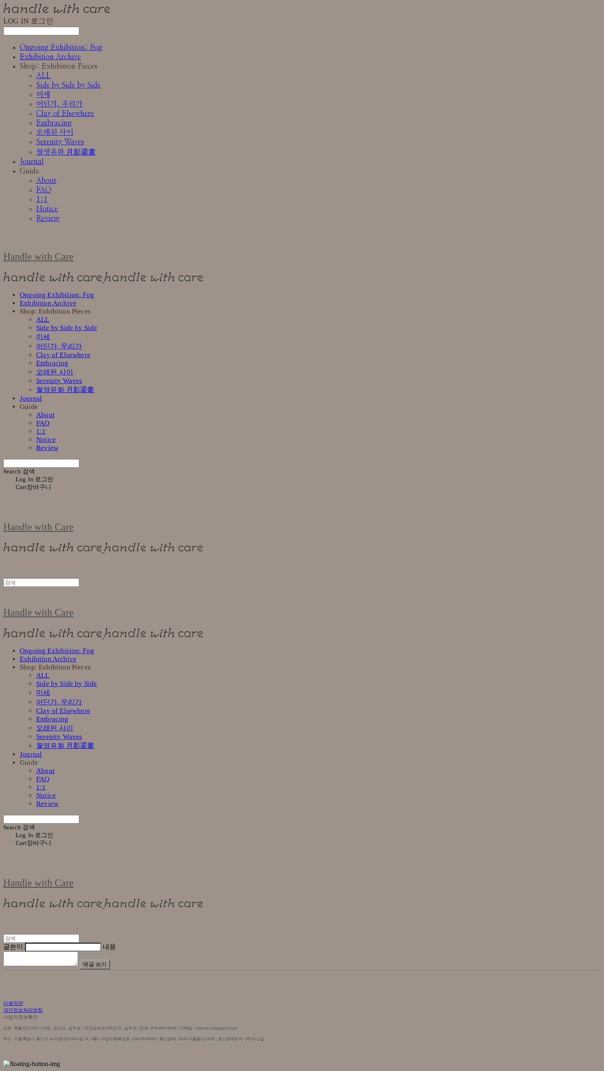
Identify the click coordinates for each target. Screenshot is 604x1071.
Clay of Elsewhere (65, 114)
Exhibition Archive (50, 57)
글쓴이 (13, 946)
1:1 (42, 199)
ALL (43, 76)
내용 (109, 946)
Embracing (54, 123)
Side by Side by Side (68, 85)
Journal (32, 162)
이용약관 (13, 1003)
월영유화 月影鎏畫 (66, 152)
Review (48, 218)
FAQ (43, 190)
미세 (43, 95)
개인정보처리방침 (23, 1010)
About (46, 181)
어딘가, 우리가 (59, 104)
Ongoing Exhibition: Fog (61, 47)
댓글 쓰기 (95, 964)
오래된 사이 (54, 132)
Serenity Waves (60, 142)
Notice (47, 209)
